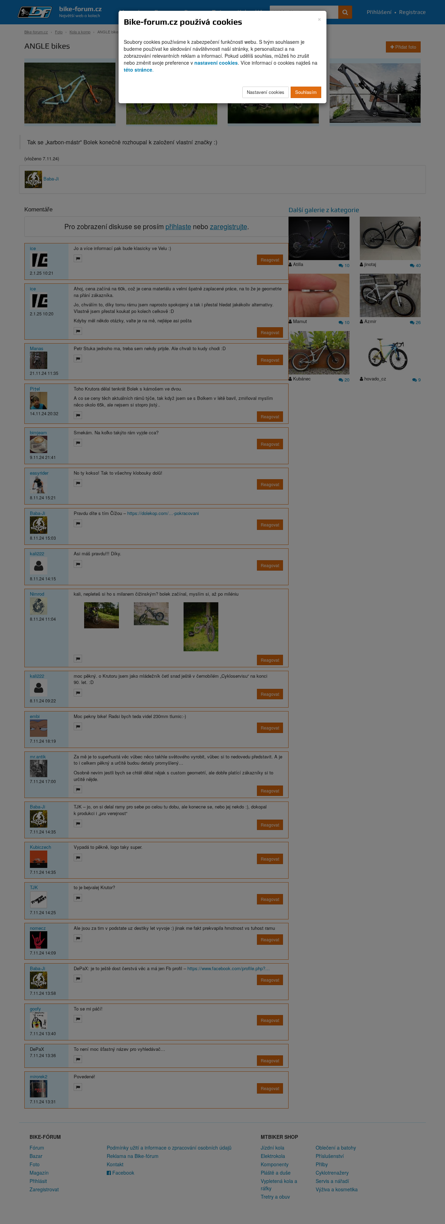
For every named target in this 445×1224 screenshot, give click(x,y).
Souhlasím (306, 92)
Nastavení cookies (265, 92)
